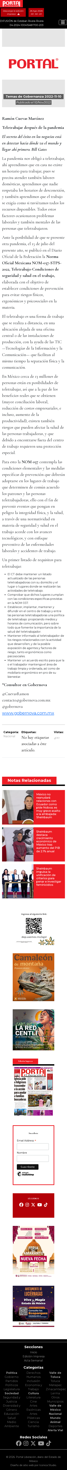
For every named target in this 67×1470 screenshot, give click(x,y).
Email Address (26, 1141)
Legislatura (12, 1389)
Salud (12, 1418)
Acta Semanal (33, 1360)
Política (11, 1372)
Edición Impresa (33, 1356)
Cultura (33, 1393)
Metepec (55, 1385)
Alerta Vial (55, 1430)
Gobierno (12, 1377)
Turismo (33, 1426)
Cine (33, 1401)
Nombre (22, 1152)
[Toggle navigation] (63, 22)
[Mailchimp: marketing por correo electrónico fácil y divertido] (25, 1176)
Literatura (33, 1397)
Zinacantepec (56, 1389)
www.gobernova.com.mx (28, 713)
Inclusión (33, 1381)
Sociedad (12, 1393)
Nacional (9, 736)
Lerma (55, 1393)
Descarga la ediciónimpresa (13, 12)
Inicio (33, 1352)
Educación (11, 1413)
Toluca (55, 1381)
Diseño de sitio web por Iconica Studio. (33, 1465)
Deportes (55, 1426)
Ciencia (33, 1422)
